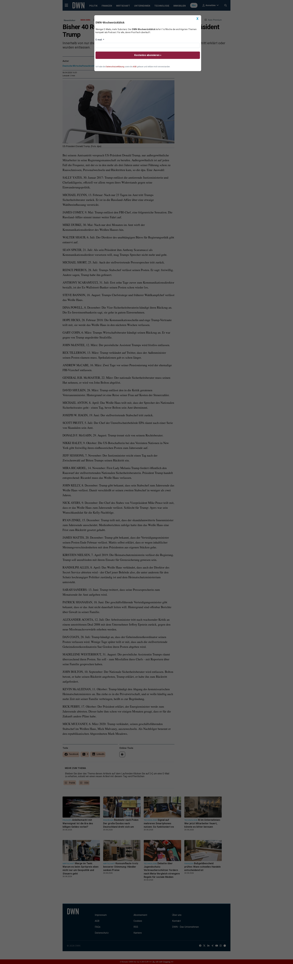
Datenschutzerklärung (115, 67)
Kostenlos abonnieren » (147, 55)
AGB (135, 67)
